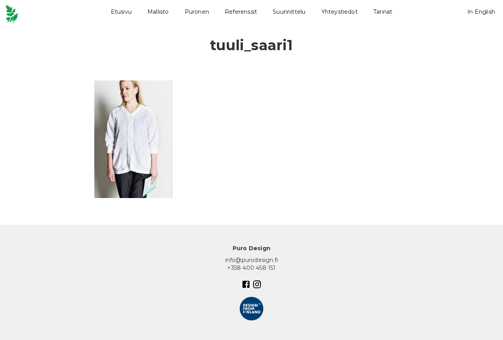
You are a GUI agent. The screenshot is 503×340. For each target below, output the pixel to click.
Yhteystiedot (339, 11)
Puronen (197, 11)
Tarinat (382, 11)
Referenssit (241, 11)
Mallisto (158, 11)
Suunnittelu (289, 11)
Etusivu (121, 11)
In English (481, 11)
